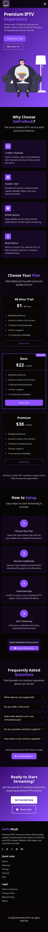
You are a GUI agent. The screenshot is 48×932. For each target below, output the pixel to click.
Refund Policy (8, 897)
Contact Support (25, 756)
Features (6, 865)
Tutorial (5, 873)
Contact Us (14, 46)
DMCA (5, 901)
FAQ (4, 877)
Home (5, 861)
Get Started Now (24, 799)
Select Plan (24, 343)
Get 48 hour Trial (14, 38)
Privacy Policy (8, 893)
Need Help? (25, 809)
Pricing (5, 869)
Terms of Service (9, 889)
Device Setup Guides (25, 648)
